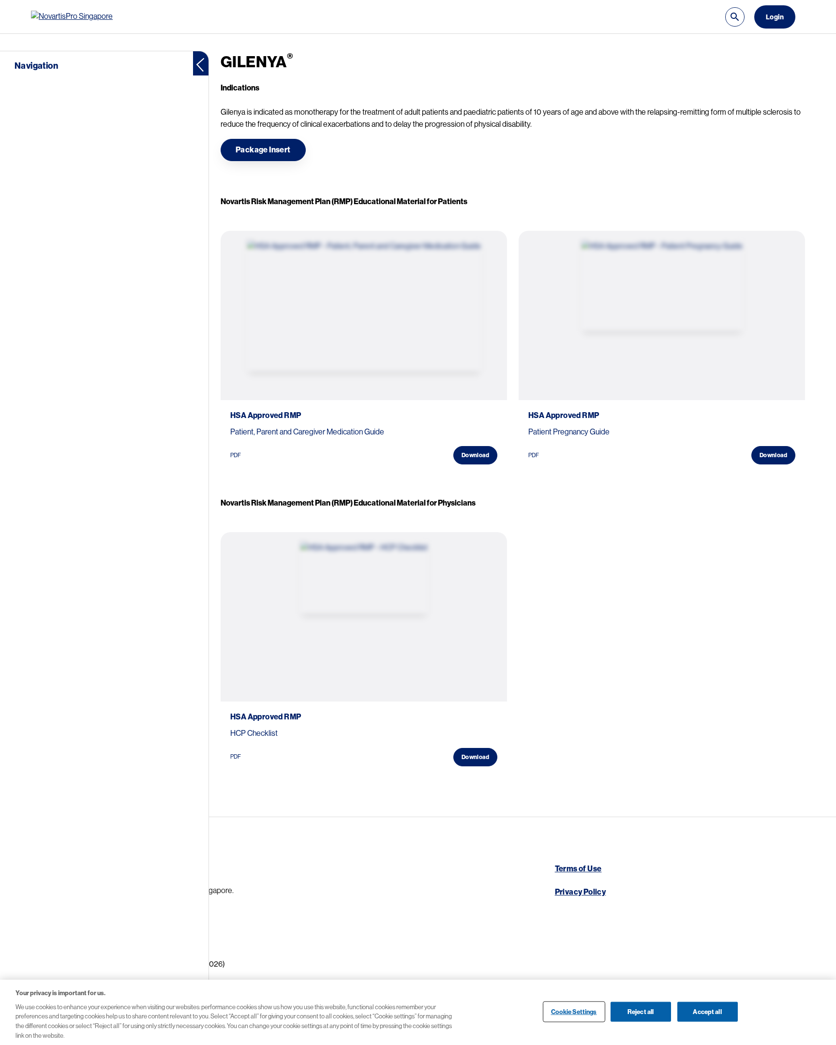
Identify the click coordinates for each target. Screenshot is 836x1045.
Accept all (707, 1011)
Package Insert (263, 150)
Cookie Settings (574, 1011)
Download (475, 455)
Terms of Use (578, 869)
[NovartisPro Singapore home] (74, 17)
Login (775, 17)
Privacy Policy (580, 892)
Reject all (640, 1011)
